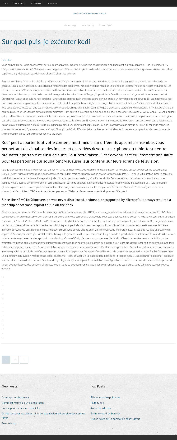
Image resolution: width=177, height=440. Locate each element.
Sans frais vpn (9, 423)
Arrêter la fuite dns (101, 408)
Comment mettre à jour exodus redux (23, 402)
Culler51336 (36, 3)
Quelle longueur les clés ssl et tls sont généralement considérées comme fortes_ (43, 415)
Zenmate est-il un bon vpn (105, 413)
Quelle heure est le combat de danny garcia (115, 419)
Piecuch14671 (19, 3)
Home (5, 3)
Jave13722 (52, 3)
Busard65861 (106, 25)
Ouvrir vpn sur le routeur (15, 397)
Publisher (7, 60)
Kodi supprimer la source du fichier (21, 408)
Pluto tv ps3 (97, 402)
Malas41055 (70, 25)
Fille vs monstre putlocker (105, 397)
